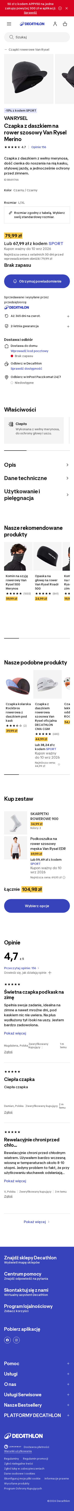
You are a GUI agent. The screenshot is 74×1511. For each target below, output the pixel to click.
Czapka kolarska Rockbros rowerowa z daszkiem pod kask (18, 712)
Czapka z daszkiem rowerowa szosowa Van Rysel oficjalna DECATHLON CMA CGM (46, 716)
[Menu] (9, 24)
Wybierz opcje (37, 906)
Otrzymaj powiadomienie (40, 281)
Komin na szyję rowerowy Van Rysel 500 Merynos (17, 582)
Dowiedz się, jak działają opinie (25, 972)
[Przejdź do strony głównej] (32, 24)
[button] (59, 764)
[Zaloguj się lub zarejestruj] (55, 24)
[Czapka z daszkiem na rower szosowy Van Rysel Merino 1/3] (28, 79)
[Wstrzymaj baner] (60, 8)
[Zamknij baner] (66, 8)
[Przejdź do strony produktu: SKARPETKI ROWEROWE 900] (15, 823)
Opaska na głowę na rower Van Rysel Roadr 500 (47, 582)
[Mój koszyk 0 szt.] (65, 24)
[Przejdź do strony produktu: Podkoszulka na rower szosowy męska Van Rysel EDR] (15, 847)
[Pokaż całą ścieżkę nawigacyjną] (5, 49)
